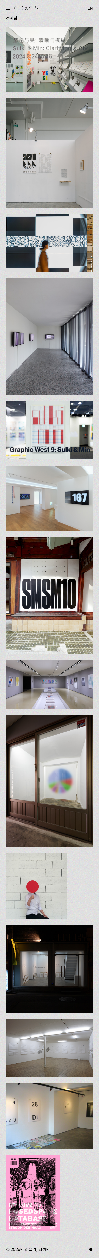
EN (90, 8)
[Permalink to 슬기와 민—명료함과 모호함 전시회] (49, 59)
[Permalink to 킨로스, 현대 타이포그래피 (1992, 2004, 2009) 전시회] (49, 969)
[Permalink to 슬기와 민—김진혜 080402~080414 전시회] (49, 1048)
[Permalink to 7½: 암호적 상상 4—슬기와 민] (49, 781)
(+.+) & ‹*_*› (26, 8)
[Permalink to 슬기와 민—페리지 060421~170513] (49, 684)
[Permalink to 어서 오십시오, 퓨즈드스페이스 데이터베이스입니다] (33, 1193)
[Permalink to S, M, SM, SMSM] (49, 153)
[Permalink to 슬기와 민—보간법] (49, 336)
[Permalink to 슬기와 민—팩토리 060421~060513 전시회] (49, 1116)
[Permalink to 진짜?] (36, 886)
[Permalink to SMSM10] (49, 595)
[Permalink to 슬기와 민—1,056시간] (49, 498)
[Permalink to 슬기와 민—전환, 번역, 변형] (49, 243)
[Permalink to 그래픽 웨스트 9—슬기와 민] (49, 430)
